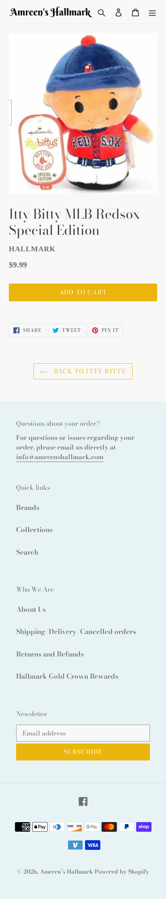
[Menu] (152, 12)
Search (27, 552)
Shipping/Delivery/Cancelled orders (76, 631)
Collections (34, 529)
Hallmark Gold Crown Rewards (67, 676)
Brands (27, 507)
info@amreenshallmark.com (60, 457)
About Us (31, 609)
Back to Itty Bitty (89, 371)
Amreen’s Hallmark (66, 871)
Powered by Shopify (122, 871)
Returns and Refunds (50, 654)
